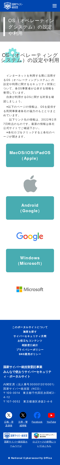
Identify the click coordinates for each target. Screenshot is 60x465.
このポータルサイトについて (30, 327)
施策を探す (30, 331)
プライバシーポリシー (30, 349)
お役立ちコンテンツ (30, 340)
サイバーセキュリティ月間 (30, 336)
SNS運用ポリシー (30, 354)
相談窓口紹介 (30, 345)
